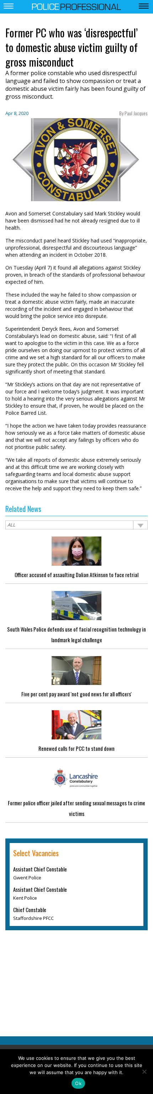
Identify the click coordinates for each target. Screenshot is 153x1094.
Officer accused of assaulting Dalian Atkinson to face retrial (76, 575)
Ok (78, 1083)
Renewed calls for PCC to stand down (76, 748)
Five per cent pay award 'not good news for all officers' (76, 694)
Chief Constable (29, 910)
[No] (144, 1071)
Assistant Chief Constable (40, 869)
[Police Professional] (76, 6)
